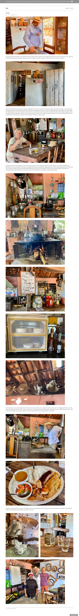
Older (71, 8)
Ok (71, 1)
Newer (68, 8)
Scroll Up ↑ (71, 608)
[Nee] (77, 1)
